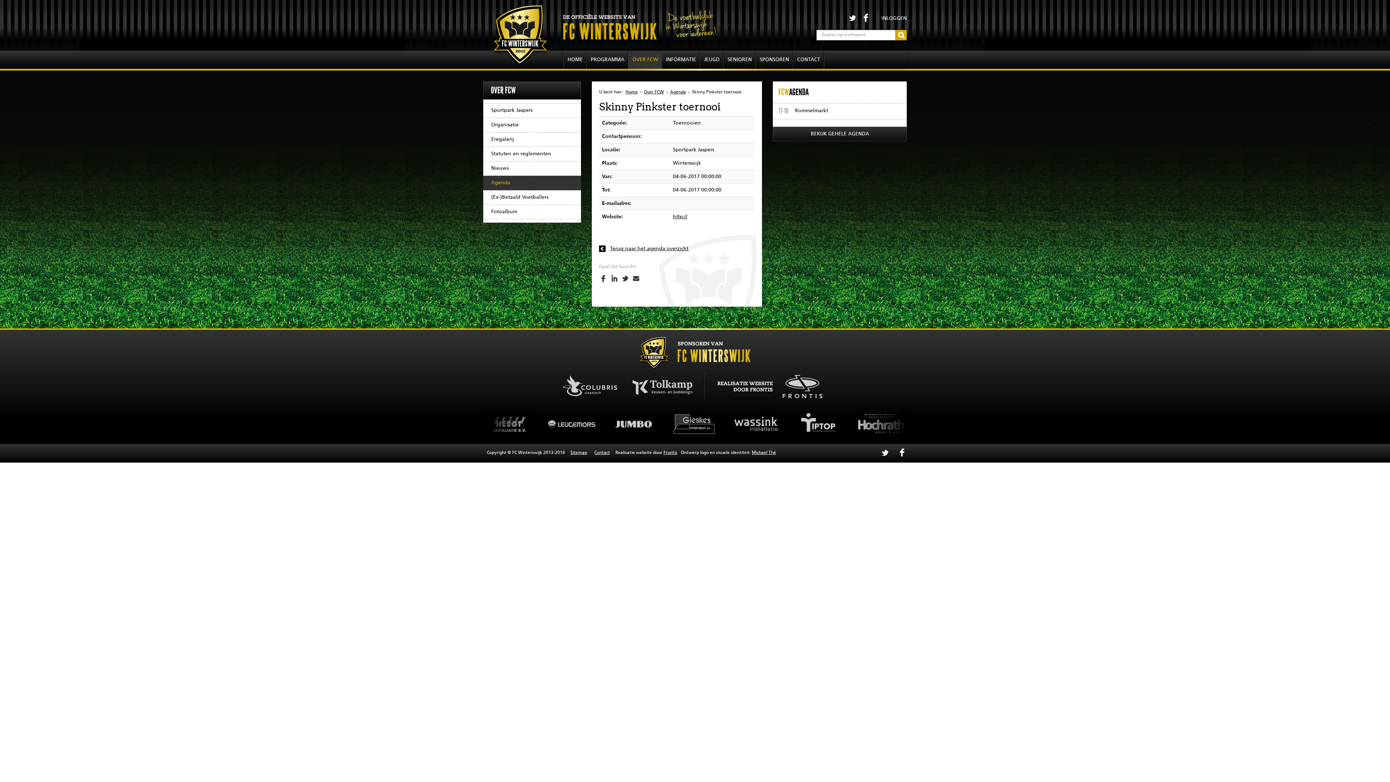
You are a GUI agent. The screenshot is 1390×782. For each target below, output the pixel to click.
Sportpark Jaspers (511, 110)
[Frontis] (798, 385)
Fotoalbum (504, 211)
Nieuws (500, 168)
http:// (680, 216)
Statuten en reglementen (521, 153)
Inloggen (894, 18)
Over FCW (645, 59)
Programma (607, 59)
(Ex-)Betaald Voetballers (519, 197)
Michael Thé (764, 453)
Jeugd (712, 59)
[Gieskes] (633, 424)
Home (575, 59)
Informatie (681, 59)
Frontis (670, 453)
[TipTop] (756, 424)
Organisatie (505, 124)
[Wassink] (695, 424)
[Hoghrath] (818, 424)
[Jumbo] (572, 424)
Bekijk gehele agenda (840, 133)
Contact (808, 59)
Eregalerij (502, 139)
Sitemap (578, 453)
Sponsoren (774, 59)
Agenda (500, 182)
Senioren (740, 59)
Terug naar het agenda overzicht (649, 248)
